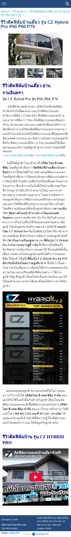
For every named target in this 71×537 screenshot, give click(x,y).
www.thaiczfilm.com (16, 155)
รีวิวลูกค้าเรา (20, 11)
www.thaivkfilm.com (47, 155)
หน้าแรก (5, 11)
